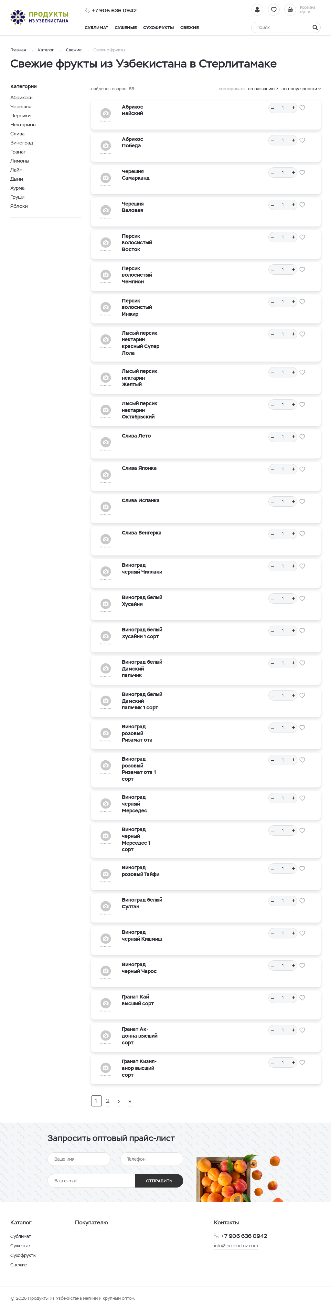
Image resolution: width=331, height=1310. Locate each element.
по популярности (299, 89)
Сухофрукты (23, 1255)
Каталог (46, 50)
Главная (18, 50)
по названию (261, 89)
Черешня (20, 106)
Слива (17, 134)
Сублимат (20, 1236)
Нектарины (23, 124)
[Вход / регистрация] (257, 10)
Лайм (16, 170)
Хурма (17, 188)
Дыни (16, 179)
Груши (17, 197)
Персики (20, 115)
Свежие (73, 50)
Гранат (18, 152)
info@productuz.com (236, 1246)
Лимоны (19, 161)
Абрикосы (21, 97)
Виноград (21, 143)
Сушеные (20, 1246)
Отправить (159, 1181)
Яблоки (19, 206)
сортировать (232, 89)
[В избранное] (302, 108)
